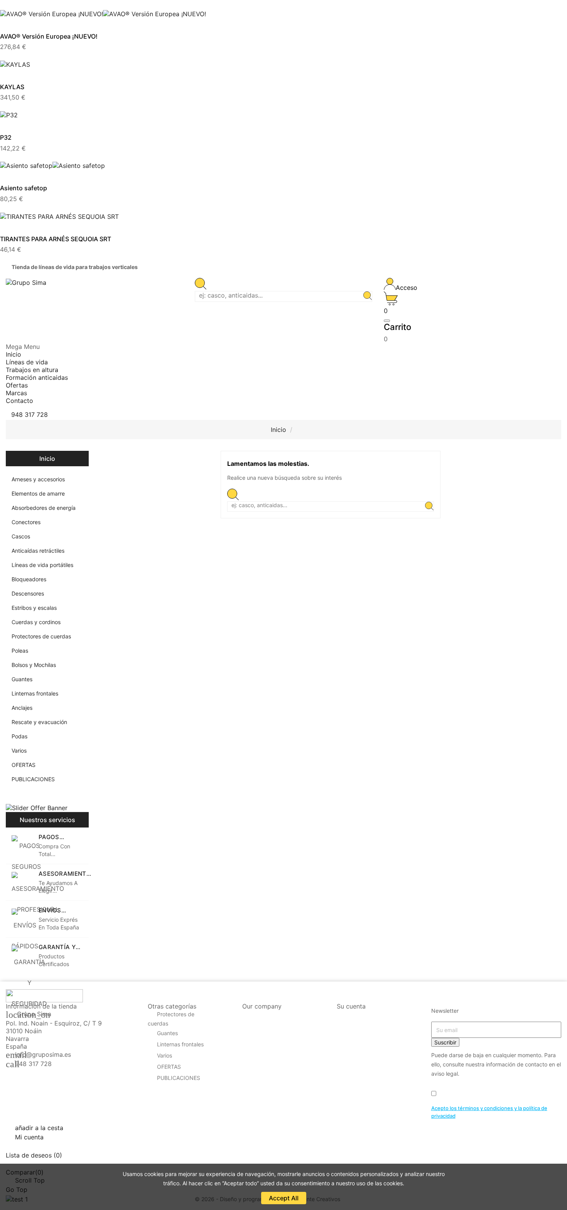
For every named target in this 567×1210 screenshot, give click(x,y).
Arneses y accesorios (38, 479)
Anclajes (22, 707)
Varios (19, 750)
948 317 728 (33, 1064)
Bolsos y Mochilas (34, 665)
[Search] (367, 296)
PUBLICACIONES (33, 779)
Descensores (28, 593)
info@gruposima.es (43, 1054)
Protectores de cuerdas (41, 636)
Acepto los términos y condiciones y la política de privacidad (489, 1112)
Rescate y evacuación (39, 722)
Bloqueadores (29, 579)
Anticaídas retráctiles (38, 550)
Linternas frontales (35, 693)
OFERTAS (23, 765)
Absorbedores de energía (44, 507)
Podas (19, 736)
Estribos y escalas (34, 607)
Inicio (47, 458)
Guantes (22, 679)
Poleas (20, 650)
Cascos (21, 536)
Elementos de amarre (38, 493)
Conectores (26, 522)
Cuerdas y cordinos (36, 622)
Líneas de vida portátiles (42, 565)
